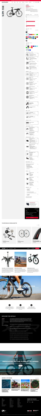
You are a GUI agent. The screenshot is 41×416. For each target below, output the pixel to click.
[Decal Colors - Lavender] (28, 47)
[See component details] (37, 53)
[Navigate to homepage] (5, 2)
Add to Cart (37, 248)
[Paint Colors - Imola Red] (37, 37)
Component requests (29, 197)
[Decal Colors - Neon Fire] (32, 47)
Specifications (11, 248)
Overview (7, 248)
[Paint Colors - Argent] (32, 37)
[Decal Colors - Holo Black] (28, 50)
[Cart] (35, 2)
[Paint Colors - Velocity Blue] (30, 37)
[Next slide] (38, 225)
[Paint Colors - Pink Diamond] (28, 37)
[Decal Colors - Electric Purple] (33, 46)
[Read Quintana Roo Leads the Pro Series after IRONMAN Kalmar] (15, 386)
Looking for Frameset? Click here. (34, 11)
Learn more (35, 212)
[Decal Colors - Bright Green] (26, 47)
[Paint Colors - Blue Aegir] (33, 37)
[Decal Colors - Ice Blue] (35, 46)
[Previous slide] (37, 225)
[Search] (33, 2)
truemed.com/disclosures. (33, 414)
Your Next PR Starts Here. (20, 0)
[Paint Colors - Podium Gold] (30, 38)
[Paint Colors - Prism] (26, 40)
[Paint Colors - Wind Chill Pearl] (28, 38)
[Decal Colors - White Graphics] (26, 46)
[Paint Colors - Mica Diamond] (33, 38)
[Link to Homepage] (3, 411)
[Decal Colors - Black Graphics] (28, 46)
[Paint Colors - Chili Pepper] (26, 37)
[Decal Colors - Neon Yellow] (30, 47)
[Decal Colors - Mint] (37, 46)
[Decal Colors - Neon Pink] (32, 46)
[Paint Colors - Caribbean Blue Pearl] (32, 38)
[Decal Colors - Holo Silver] (26, 50)
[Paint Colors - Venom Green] (35, 37)
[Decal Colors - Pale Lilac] (30, 46)
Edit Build (33, 248)
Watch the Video (21, 289)
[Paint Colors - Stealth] (26, 32)
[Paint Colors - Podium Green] (26, 38)
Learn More (20, 365)
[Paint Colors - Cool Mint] (26, 34)
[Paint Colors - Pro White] (35, 34)
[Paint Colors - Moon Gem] (28, 34)
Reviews (15, 248)
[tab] (3, 318)
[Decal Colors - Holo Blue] (30, 50)
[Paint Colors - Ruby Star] (30, 34)
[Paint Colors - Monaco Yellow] (33, 34)
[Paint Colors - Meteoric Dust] (35, 38)
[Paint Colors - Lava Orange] (32, 34)
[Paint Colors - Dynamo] (37, 34)
